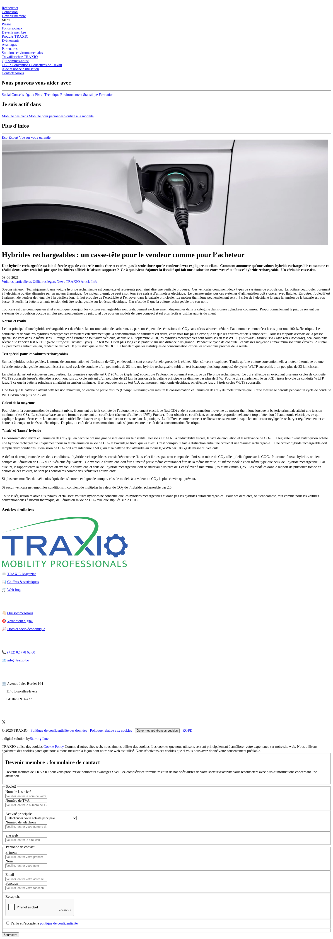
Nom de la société (18, 792)
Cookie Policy (53, 746)
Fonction (11, 883)
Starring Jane (39, 739)
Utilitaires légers (44, 281)
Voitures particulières (17, 281)
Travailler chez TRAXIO (20, 57)
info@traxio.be (18, 660)
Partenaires (9, 49)
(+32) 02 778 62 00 (21, 652)
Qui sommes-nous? (15, 61)
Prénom (11, 852)
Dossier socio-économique (26, 629)
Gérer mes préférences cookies (157, 730)
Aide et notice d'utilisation (20, 69)
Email (9, 874)
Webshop (14, 590)
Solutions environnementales (22, 53)
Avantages (9, 44)
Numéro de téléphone (20, 822)
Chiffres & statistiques (23, 582)
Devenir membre (14, 32)
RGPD (188, 730)
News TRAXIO (68, 281)
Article (85, 281)
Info (94, 281)
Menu (6, 20)
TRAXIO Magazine (21, 574)
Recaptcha (12, 896)
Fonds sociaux (12, 28)
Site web (11, 835)
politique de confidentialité (59, 923)
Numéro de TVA (17, 800)
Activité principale (18, 814)
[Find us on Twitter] (3, 722)
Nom (9, 861)
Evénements (10, 40)
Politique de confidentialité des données (59, 730)
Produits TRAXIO (15, 36)
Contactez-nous (13, 73)
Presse (6, 24)
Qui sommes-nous (20, 613)
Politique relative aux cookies (111, 730)
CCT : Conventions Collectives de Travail (32, 65)
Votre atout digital (20, 621)
